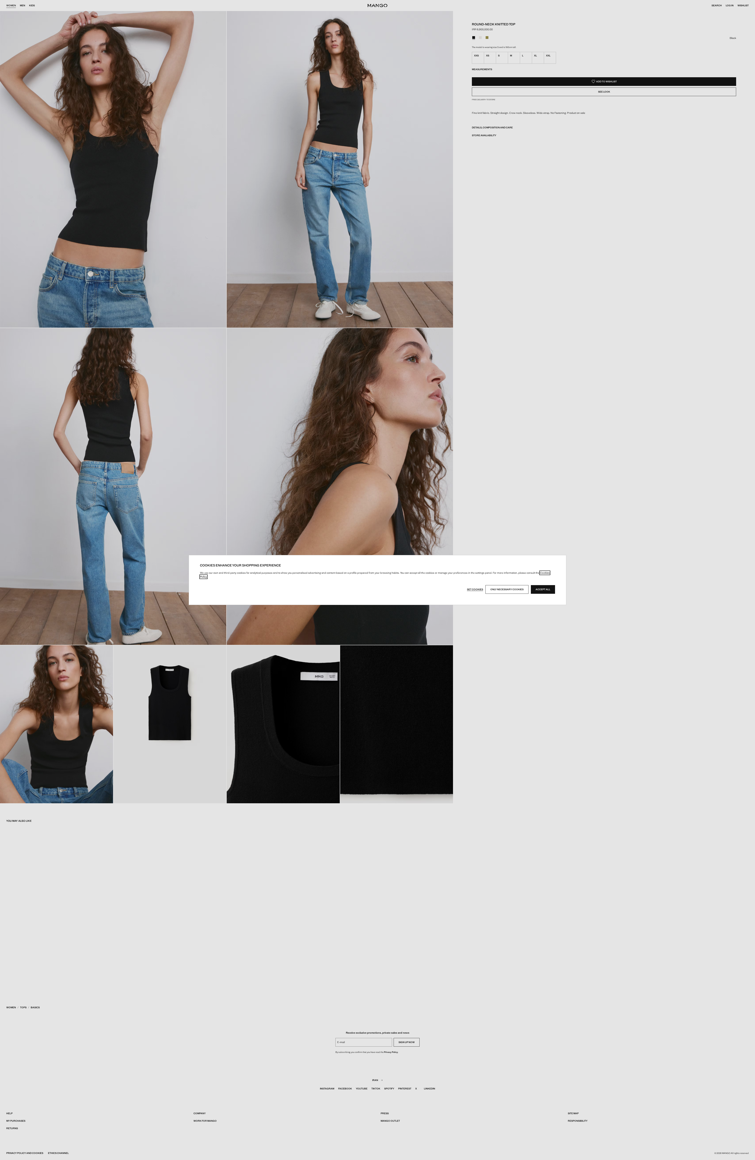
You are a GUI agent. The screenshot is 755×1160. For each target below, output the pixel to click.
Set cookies (475, 589)
